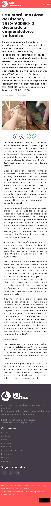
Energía (5, 457)
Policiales (6, 443)
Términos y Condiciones (12, 492)
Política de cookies (10, 495)
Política (5, 432)
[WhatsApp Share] (28, 136)
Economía (6, 454)
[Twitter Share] (21, 136)
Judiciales (6, 461)
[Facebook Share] (15, 136)
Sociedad (6, 436)
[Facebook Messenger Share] (34, 136)
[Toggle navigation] (48, 3)
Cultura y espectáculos (13, 450)
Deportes (6, 446)
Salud (4, 439)
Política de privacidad (35, 492)
